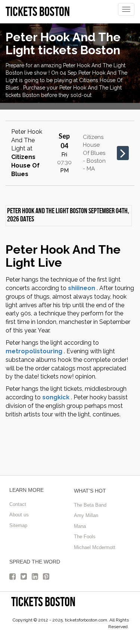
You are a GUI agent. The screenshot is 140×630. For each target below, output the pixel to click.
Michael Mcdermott (94, 547)
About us (19, 514)
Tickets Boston (43, 601)
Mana (80, 526)
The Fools (85, 536)
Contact (17, 504)
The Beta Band (90, 505)
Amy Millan (86, 515)
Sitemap (18, 525)
